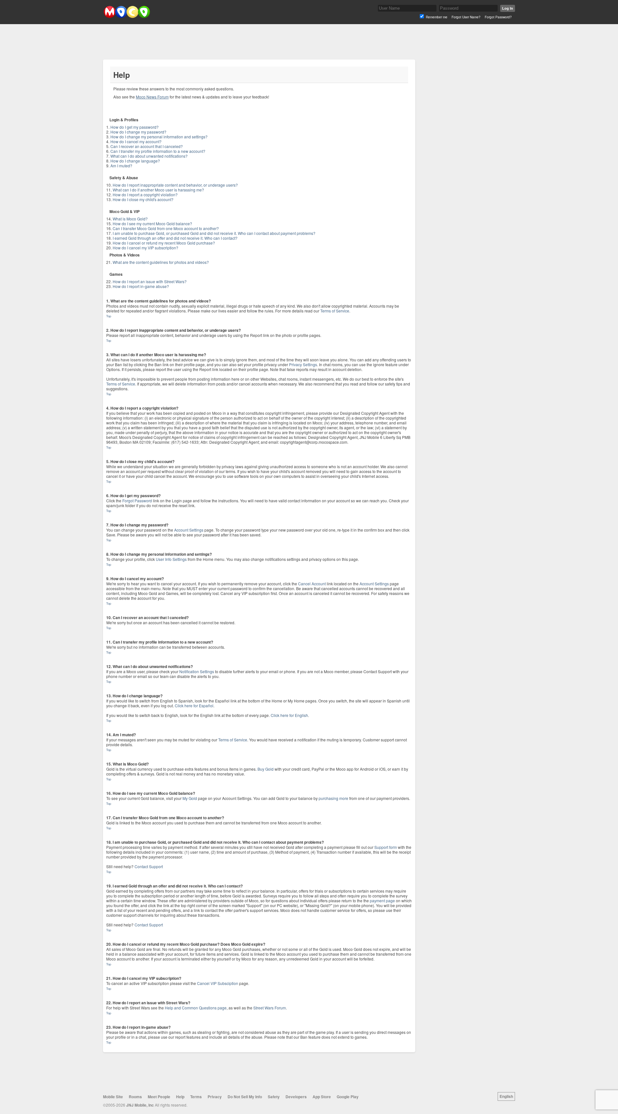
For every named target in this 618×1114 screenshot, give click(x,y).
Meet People (159, 1097)
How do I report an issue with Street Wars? (150, 281)
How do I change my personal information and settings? (159, 136)
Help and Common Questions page (196, 1007)
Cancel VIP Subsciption (217, 983)
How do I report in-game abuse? (141, 286)
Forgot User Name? (466, 17)
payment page (382, 900)
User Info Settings (171, 559)
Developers (296, 1097)
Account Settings (188, 530)
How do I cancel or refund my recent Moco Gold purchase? (164, 243)
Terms (196, 1097)
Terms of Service (334, 310)
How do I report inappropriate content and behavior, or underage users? (175, 185)
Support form (385, 847)
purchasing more (333, 798)
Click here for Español (194, 705)
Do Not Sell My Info (245, 1097)
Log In (507, 8)
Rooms (135, 1097)
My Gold (190, 798)
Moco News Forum (152, 96)
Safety (274, 1097)
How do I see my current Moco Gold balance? (152, 223)
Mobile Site (113, 1097)
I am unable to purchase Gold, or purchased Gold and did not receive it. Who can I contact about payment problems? (214, 233)
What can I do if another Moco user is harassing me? (158, 189)
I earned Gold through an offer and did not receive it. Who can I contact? (175, 238)
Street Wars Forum (269, 1007)
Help (180, 1097)
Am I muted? (121, 165)
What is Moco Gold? (130, 218)
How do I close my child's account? (143, 199)
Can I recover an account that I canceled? (146, 146)
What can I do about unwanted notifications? (149, 156)
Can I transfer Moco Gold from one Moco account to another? (166, 228)
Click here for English (289, 715)
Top (108, 316)
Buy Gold (266, 769)
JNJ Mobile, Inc (140, 1105)
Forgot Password (137, 500)
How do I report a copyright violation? (145, 194)
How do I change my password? (138, 132)
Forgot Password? (498, 17)
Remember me (436, 17)
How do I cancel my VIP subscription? (145, 247)
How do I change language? (135, 160)
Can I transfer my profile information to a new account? (157, 151)
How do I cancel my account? (136, 141)
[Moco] (126, 16)
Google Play (348, 1097)
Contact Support (149, 866)
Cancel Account (312, 583)
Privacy (215, 1097)
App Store (322, 1097)
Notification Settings (196, 671)
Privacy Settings (303, 364)
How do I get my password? (134, 127)
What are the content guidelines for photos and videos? (161, 262)
